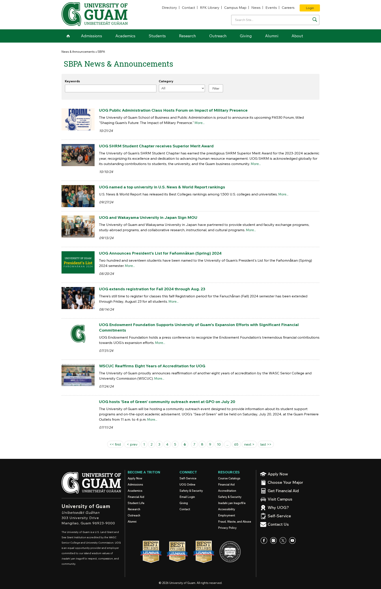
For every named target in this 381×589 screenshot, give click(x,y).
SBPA (101, 51)
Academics (125, 35)
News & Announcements (78, 51)
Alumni (271, 35)
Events (271, 7)
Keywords (72, 81)
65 (236, 444)
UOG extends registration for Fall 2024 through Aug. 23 (152, 288)
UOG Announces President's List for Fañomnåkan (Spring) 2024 (160, 253)
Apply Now (135, 478)
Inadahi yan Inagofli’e (232, 503)
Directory (169, 7)
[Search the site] (314, 19)
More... (199, 123)
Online (187, 484)
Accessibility (226, 509)
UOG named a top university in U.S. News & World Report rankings (162, 186)
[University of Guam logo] (95, 14)
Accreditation (227, 490)
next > (249, 444)
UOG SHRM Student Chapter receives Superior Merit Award (156, 145)
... (227, 444)
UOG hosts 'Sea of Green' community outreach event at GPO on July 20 (167, 401)
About (297, 35)
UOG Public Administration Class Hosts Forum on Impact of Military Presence (173, 110)
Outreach (218, 35)
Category (166, 81)
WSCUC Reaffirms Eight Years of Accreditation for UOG (152, 365)
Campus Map (235, 7)
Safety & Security (191, 490)
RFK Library (209, 7)
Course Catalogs (229, 478)
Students (157, 35)
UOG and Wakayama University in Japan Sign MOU (148, 217)
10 (219, 444)
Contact (188, 7)
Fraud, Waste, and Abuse (234, 521)
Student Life (136, 503)
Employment (226, 515)
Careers (288, 7)
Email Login (187, 497)
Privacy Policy (227, 527)
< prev (132, 444)
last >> (265, 444)
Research (187, 35)
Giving (246, 35)
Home (68, 36)
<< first (115, 444)
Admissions (91, 35)
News (256, 7)
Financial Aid (136, 497)
